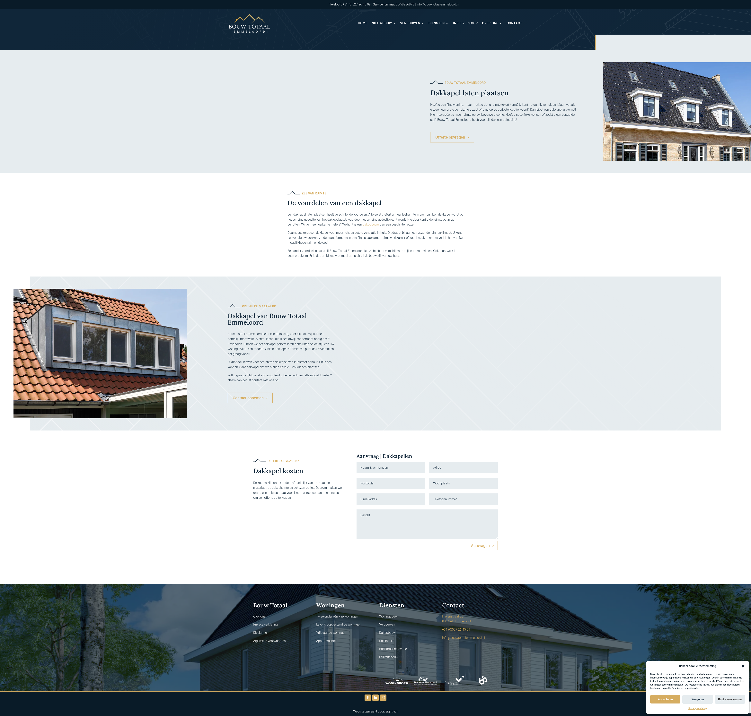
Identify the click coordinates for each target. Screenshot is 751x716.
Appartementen (326, 641)
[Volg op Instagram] (383, 698)
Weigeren (698, 699)
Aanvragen (480, 545)
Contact (514, 23)
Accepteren (665, 699)
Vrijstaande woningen (331, 633)
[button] (743, 666)
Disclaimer (260, 633)
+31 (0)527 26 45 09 (357, 4)
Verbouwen (410, 23)
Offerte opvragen (450, 137)
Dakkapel (385, 641)
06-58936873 (405, 4)
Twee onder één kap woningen (337, 616)
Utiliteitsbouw (388, 657)
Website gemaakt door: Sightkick (375, 711)
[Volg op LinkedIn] (375, 698)
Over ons (490, 23)
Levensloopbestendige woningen (338, 624)
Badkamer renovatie (393, 649)
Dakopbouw (387, 633)
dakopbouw (371, 224)
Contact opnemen (248, 398)
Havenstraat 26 (452, 616)
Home (362, 23)
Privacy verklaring (697, 708)
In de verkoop (465, 23)
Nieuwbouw (382, 23)
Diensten (437, 23)
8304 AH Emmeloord (456, 621)
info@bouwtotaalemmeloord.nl (438, 4)
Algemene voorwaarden (269, 641)
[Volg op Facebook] (368, 698)
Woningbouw (388, 616)
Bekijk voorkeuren (730, 699)
